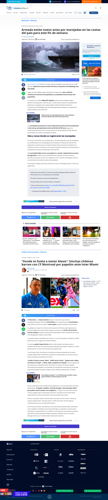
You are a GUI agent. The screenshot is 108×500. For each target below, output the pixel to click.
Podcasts (9, 12)
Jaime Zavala (30, 268)
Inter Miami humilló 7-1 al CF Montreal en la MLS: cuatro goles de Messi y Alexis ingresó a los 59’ (59, 376)
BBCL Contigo (68, 12)
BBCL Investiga (59, 12)
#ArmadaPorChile (68, 185)
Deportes (38, 12)
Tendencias (45, 12)
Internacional (23, 12)
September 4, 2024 (60, 191)
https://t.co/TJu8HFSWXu (53, 185)
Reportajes (10, 479)
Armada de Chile (34, 84)
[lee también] (34, 118)
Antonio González (29, 37)
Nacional (15, 12)
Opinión (52, 12)
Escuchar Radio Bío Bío (92, 1)
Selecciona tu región (14, 1)
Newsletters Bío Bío (56, 1)
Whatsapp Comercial (66, 490)
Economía (31, 12)
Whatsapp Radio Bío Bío (94, 491)
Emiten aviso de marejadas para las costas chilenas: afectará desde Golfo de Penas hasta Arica (58, 116)
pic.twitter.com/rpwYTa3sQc (40, 188)
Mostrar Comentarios (50, 207)
